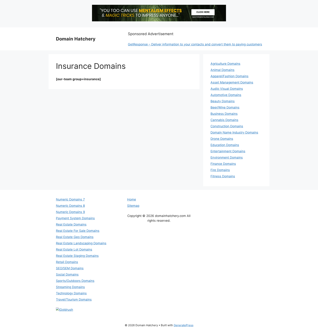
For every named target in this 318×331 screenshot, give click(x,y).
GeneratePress (183, 325)
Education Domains (225, 145)
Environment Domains (227, 157)
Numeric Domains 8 (70, 206)
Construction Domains (227, 126)
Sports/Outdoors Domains (75, 281)
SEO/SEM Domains (70, 268)
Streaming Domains (70, 287)
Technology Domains (71, 293)
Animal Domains (222, 70)
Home (131, 199)
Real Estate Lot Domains (74, 249)
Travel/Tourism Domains (74, 299)
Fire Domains (220, 170)
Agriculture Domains (225, 64)
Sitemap (133, 206)
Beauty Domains (223, 101)
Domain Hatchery (76, 39)
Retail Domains (67, 262)
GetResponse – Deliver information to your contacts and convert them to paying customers (195, 44)
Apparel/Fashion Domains (229, 76)
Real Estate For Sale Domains (77, 231)
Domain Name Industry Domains (234, 132)
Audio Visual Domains (227, 89)
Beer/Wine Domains (225, 107)
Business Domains (224, 114)
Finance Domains (223, 164)
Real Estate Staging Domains (77, 256)
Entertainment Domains (228, 151)
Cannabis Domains (224, 120)
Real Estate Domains (71, 224)
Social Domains (67, 274)
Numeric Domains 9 (70, 212)
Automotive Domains (226, 95)
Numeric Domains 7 (70, 199)
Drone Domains (222, 139)
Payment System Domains (75, 218)
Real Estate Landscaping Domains (81, 243)
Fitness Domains (223, 176)
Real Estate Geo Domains (74, 237)
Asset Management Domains (232, 82)
